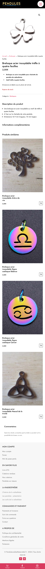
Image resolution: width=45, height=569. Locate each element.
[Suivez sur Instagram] (24, 558)
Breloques (12, 56)
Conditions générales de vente (13, 537)
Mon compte (6, 451)
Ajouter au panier (41, 203)
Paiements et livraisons (10, 511)
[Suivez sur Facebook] (20, 558)
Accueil (4, 56)
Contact (5, 522)
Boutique (7, 567)
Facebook (22, 567)
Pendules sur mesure (9, 481)
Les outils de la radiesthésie (11, 499)
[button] (40, 4)
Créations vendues (8, 473)
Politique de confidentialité (11, 533)
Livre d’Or (5, 470)
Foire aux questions (9, 518)
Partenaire (5, 544)
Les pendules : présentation (11, 496)
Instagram (37, 567)
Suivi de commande (9, 514)
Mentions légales (8, 540)
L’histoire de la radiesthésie (11, 492)
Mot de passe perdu (9, 459)
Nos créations (7, 477)
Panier (4, 455)
